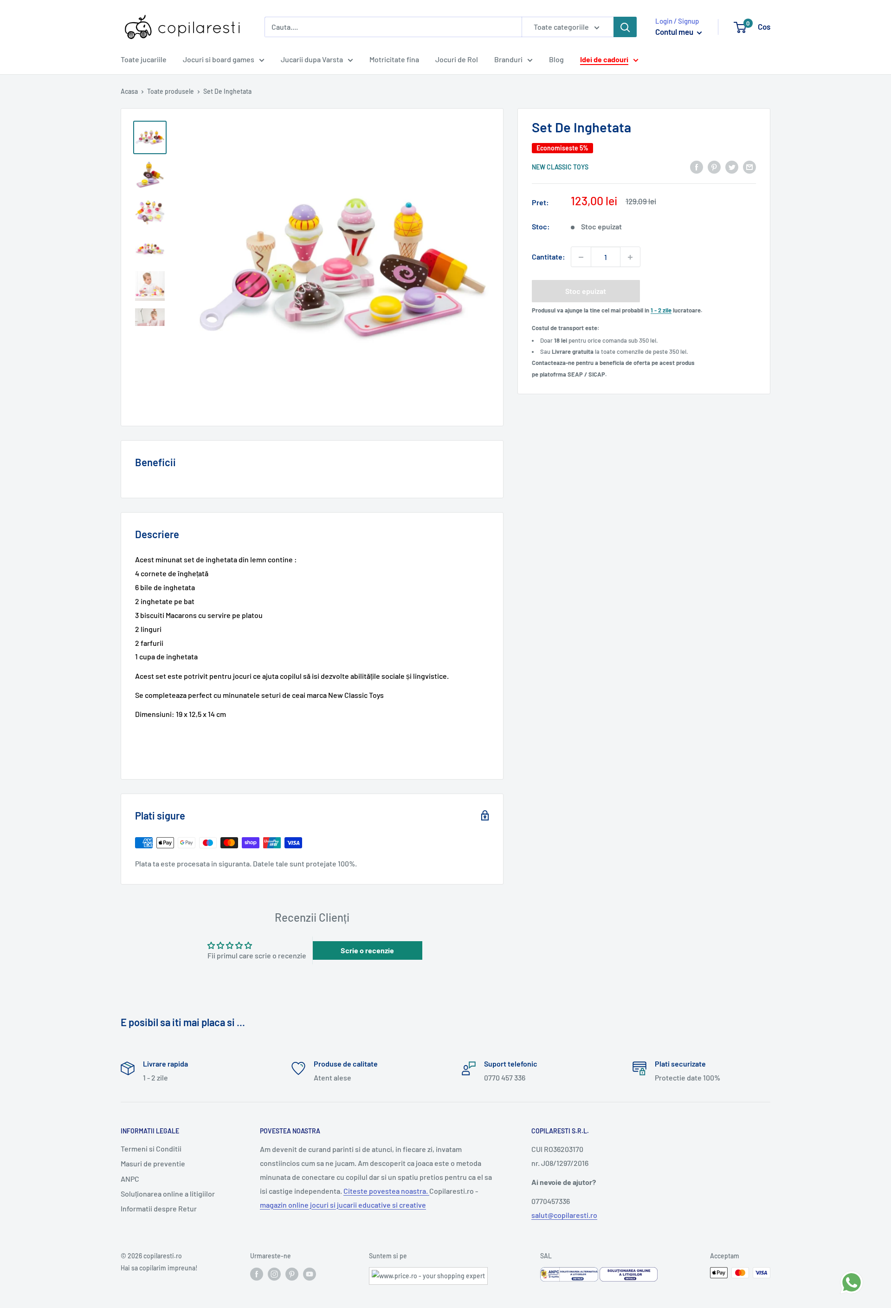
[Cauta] (625, 27)
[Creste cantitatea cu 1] (630, 257)
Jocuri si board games (218, 59)
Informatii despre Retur (159, 1208)
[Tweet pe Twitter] (731, 166)
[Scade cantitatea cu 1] (581, 257)
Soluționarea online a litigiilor (168, 1193)
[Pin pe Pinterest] (714, 166)
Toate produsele (170, 91)
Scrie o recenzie (367, 950)
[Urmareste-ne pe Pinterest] (291, 1273)
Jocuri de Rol (456, 59)
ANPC (130, 1178)
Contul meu (675, 31)
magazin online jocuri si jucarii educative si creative (343, 1204)
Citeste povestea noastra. (386, 1190)
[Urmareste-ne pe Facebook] (256, 1273)
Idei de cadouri (604, 59)
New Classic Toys (560, 167)
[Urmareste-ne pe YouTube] (309, 1273)
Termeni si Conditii (151, 1148)
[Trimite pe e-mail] (749, 166)
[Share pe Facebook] (696, 166)
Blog (556, 59)
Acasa (129, 91)
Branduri (508, 59)
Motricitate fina (394, 59)
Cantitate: (548, 257)
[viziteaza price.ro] (428, 1273)
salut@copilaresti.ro (564, 1214)
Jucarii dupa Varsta (312, 59)
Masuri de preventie (153, 1163)
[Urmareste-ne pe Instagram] (274, 1273)
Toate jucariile (144, 59)
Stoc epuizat (585, 291)
